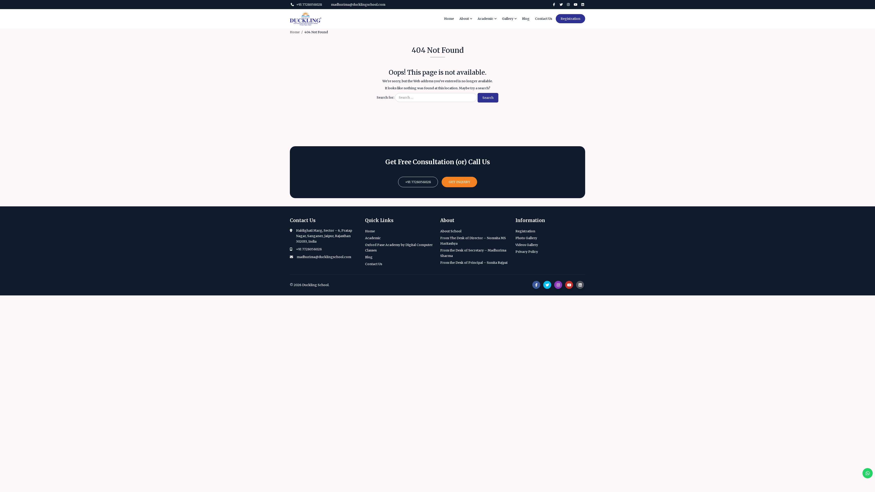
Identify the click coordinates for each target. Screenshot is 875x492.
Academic (485, 19)
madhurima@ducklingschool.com (357, 5)
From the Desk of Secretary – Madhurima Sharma (473, 253)
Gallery (507, 19)
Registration (570, 19)
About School (450, 231)
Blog (526, 19)
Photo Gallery (526, 238)
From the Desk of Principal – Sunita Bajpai (473, 263)
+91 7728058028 (309, 5)
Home (449, 19)
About (464, 19)
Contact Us (543, 19)
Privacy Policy (526, 252)
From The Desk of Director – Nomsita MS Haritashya (473, 241)
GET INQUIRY (459, 182)
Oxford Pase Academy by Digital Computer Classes (399, 247)
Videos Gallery (526, 245)
